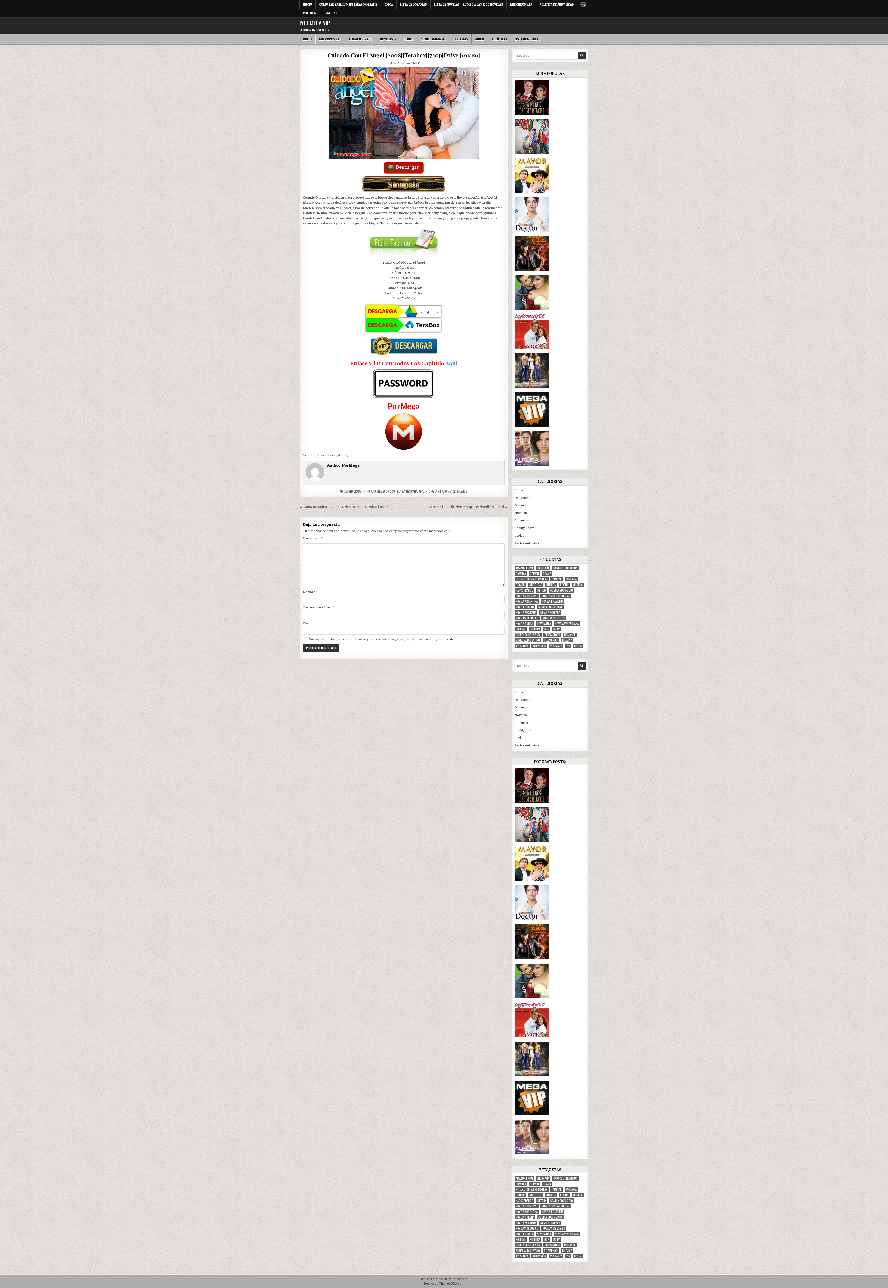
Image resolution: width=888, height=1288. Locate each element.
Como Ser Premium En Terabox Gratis (348, 4)
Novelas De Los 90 (554, 618)
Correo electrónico (318, 607)
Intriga (367, 491)
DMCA (389, 4)
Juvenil (564, 585)
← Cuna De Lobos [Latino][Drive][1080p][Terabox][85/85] (344, 507)
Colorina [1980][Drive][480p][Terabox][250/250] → (467, 507)
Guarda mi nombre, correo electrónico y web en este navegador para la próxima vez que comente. (382, 639)
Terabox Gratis (361, 39)
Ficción (520, 585)
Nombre (310, 592)
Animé (479, 39)
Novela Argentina (527, 601)
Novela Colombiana (550, 607)
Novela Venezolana (567, 623)
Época (578, 646)
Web (306, 623)
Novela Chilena (525, 607)
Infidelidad (535, 585)
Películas (499, 39)
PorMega (351, 465)
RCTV (556, 629)
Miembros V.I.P (521, 4)
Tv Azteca (522, 646)
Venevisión (539, 646)
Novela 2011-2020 (526, 596)
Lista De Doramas (413, 4)
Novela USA (544, 623)
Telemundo (551, 640)
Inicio (307, 4)
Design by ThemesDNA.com (444, 1283)
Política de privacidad (557, 4)
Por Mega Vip (314, 23)
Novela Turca (524, 623)
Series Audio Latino (528, 640)
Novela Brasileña (552, 601)
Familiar (557, 579)
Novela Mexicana (407, 491)
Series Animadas (433, 39)
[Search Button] (583, 4)
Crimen (534, 573)
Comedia (521, 573)
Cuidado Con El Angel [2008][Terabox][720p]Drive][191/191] (403, 55)
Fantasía (571, 579)
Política (535, 629)
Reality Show (524, 528)
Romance (449, 491)
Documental (523, 497)
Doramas (461, 39)
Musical (578, 585)
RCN (546, 629)
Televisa (462, 491)
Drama (357, 491)
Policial (521, 629)
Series (408, 39)
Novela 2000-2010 (384, 491)
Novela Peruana (550, 612)
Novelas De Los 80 (527, 618)
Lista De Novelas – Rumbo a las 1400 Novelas (468, 4)
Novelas (386, 39)
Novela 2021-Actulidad (556, 596)
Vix (568, 646)
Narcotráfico (524, 590)
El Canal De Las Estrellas (531, 579)
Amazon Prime (524, 568)
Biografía (543, 568)
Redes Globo (552, 635)
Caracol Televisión (565, 568)
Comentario (313, 538)
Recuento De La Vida (431, 491)
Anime (519, 490)
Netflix (541, 590)
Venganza (556, 646)
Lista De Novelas (527, 39)
